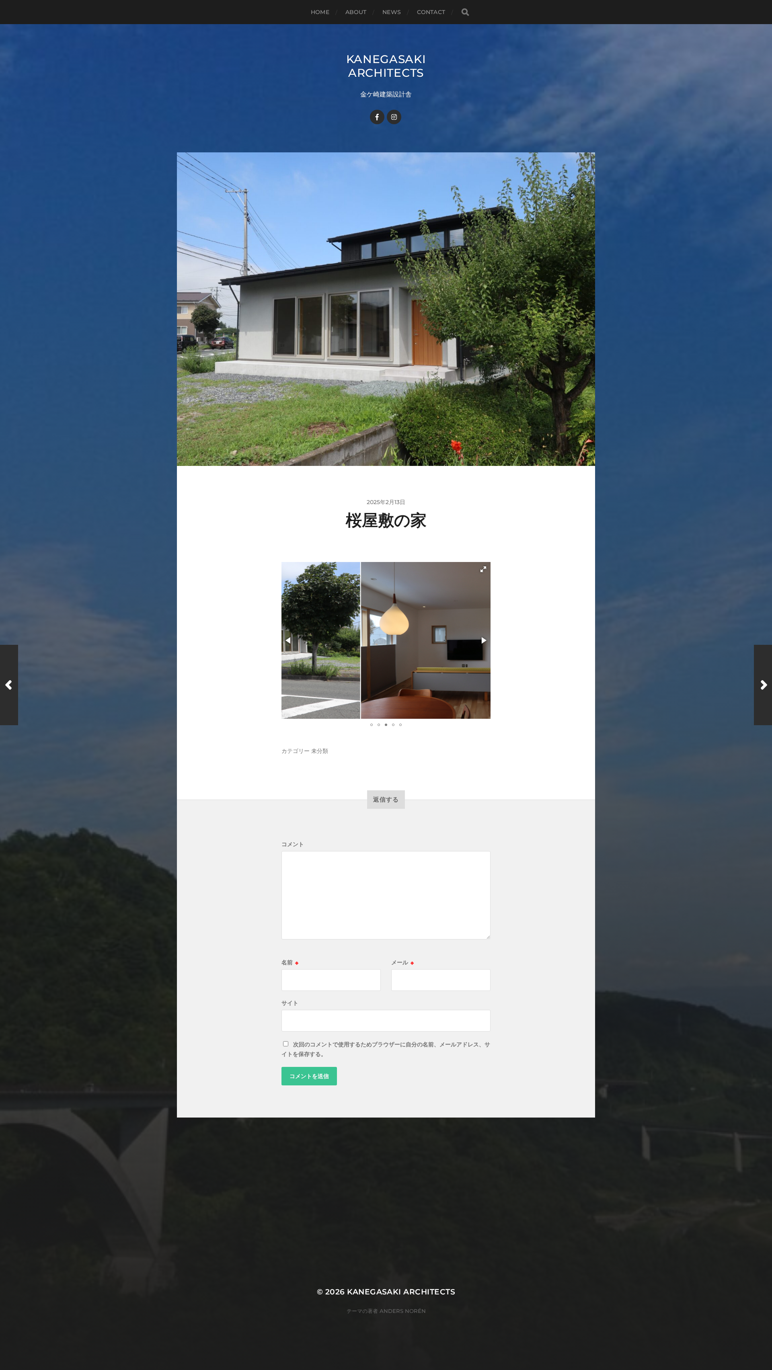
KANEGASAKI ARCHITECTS (386, 66)
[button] (483, 569)
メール (402, 962)
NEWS (391, 12)
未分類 (319, 751)
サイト (289, 1003)
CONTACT (431, 12)
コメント (292, 844)
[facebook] (377, 117)
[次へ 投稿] (763, 685)
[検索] (465, 12)
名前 (289, 962)
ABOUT (356, 12)
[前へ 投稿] (9, 685)
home (320, 12)
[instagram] (394, 117)
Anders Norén (403, 1311)
